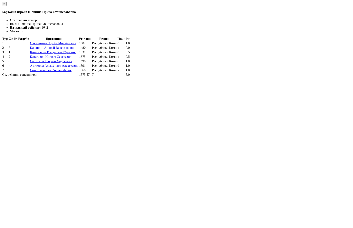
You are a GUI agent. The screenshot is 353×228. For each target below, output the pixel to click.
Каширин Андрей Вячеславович (52, 47)
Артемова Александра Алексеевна (54, 65)
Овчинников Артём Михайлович (53, 43)
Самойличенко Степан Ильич (50, 70)
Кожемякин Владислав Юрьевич (53, 52)
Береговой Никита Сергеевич (50, 56)
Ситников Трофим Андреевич (51, 61)
